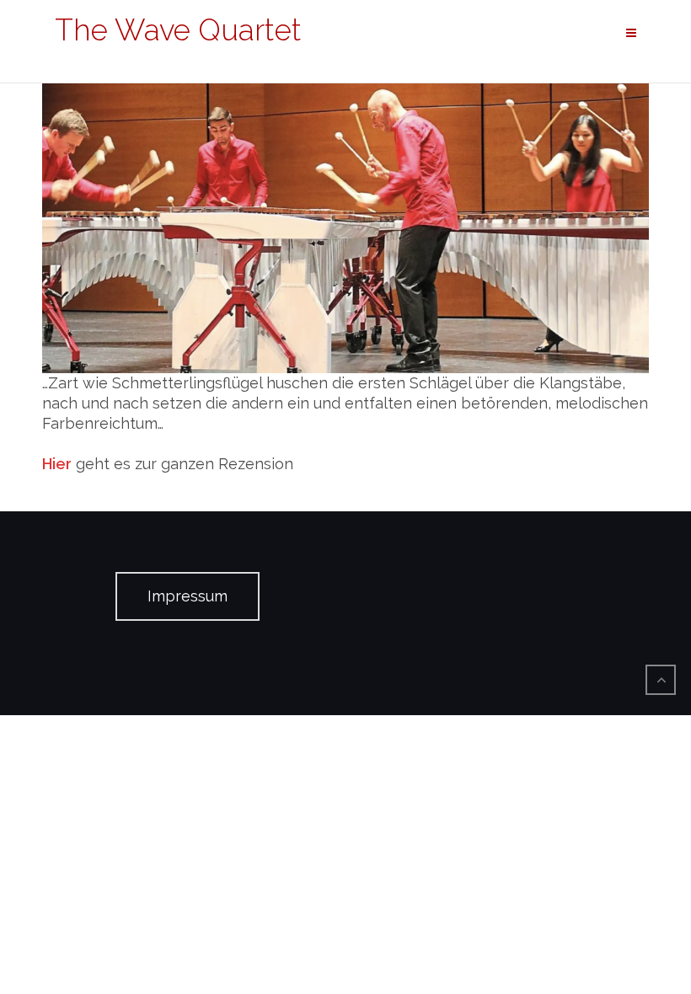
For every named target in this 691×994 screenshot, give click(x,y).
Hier (57, 464)
